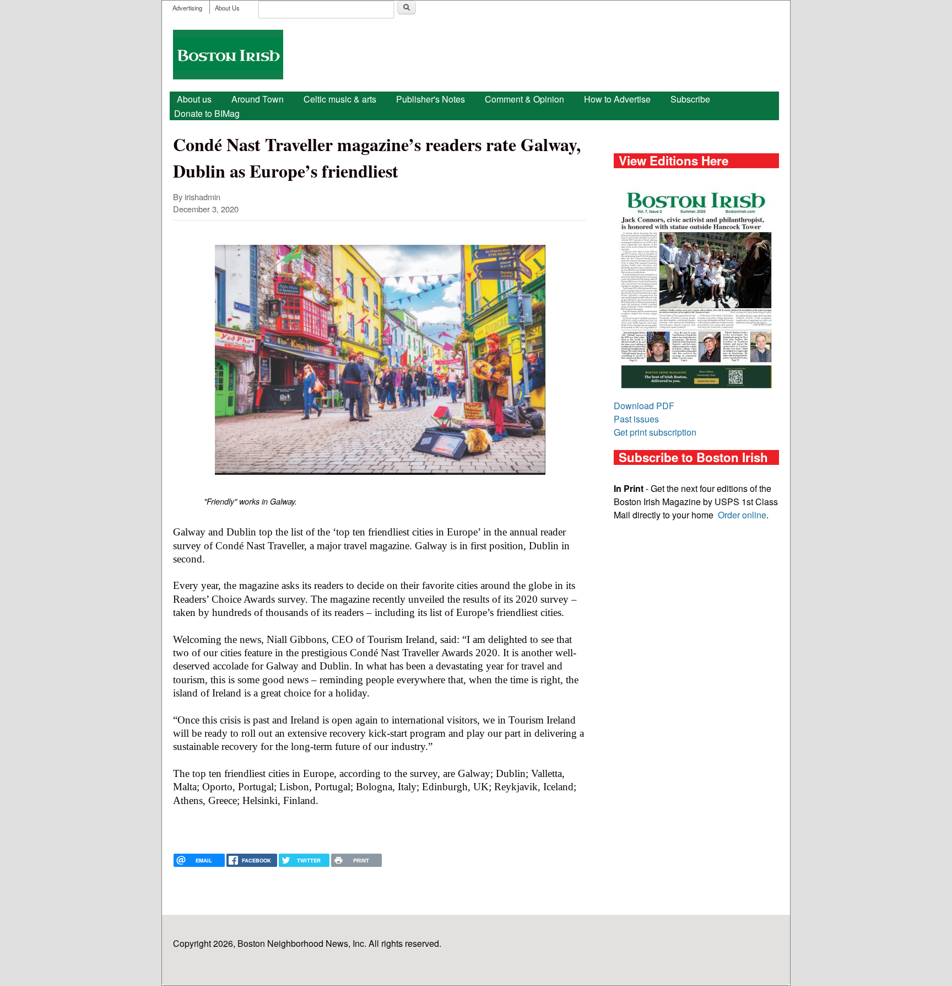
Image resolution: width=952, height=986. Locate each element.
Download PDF (644, 405)
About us (194, 99)
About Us (227, 7)
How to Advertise (617, 99)
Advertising (187, 7)
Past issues (636, 418)
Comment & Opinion (524, 99)
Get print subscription (655, 432)
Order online (742, 514)
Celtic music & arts (340, 99)
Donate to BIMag (207, 113)
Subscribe (690, 99)
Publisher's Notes (430, 99)
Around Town (257, 99)
